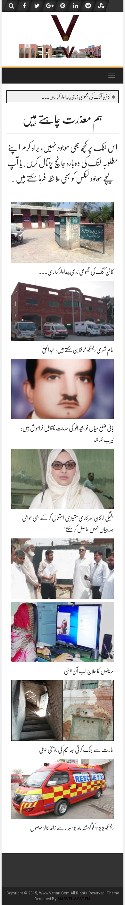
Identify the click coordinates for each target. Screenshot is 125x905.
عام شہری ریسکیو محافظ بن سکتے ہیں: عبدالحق (78, 349)
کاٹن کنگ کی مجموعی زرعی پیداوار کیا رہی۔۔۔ (76, 97)
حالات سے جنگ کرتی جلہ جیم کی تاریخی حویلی (76, 749)
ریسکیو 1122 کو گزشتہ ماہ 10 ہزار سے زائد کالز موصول (72, 827)
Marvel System (73, 899)
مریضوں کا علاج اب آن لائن (89, 671)
